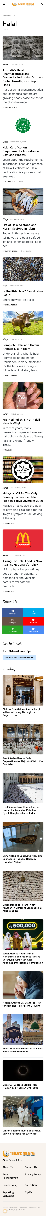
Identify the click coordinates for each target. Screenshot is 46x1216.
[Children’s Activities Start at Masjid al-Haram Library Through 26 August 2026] (23, 690)
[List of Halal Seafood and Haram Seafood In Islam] (23, 201)
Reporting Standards (8, 1194)
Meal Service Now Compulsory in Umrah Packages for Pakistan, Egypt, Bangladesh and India (21, 809)
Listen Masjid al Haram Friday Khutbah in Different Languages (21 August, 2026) (23, 907)
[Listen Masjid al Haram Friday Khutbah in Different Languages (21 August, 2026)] (23, 886)
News (5, 64)
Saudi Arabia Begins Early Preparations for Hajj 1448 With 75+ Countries (23, 761)
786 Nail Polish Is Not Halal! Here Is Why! (21, 421)
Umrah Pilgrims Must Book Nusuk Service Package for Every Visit (22, 1132)
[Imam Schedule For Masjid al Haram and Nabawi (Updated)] (23, 1029)
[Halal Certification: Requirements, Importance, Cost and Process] (23, 125)
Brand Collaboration (10, 1176)
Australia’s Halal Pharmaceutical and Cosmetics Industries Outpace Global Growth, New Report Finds (23, 77)
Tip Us (28, 1192)
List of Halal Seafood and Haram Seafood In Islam (19, 226)
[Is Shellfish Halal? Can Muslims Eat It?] (23, 269)
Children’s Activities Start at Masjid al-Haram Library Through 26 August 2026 (22, 712)
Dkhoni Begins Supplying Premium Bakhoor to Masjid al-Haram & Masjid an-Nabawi (22, 858)
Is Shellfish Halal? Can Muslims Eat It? (23, 292)
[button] (4, 4)
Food (5, 285)
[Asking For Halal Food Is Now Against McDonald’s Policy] (23, 540)
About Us (8, 1167)
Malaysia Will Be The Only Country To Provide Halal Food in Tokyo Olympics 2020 (23, 496)
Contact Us (31, 1167)
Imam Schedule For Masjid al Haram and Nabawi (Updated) (23, 1050)
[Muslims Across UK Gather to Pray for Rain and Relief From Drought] (23, 985)
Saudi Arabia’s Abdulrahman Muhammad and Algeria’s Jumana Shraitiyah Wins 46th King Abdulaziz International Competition (23, 958)
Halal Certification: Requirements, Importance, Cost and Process (21, 151)
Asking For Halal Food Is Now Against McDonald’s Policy (22, 562)
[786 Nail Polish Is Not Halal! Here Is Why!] (23, 395)
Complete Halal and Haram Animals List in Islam (21, 346)
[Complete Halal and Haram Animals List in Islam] (23, 323)
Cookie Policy (10, 1185)
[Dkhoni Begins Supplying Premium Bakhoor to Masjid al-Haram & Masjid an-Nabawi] (23, 837)
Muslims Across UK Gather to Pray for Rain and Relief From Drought (22, 1004)
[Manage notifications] (5, 1211)
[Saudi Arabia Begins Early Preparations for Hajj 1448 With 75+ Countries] (23, 739)
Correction (31, 1185)
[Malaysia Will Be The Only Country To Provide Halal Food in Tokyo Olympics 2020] (23, 469)
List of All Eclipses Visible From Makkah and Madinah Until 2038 (20, 1086)
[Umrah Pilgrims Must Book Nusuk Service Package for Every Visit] (23, 1111)
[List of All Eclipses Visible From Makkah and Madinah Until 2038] (23, 1070)
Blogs (5, 141)
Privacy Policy (33, 1174)
